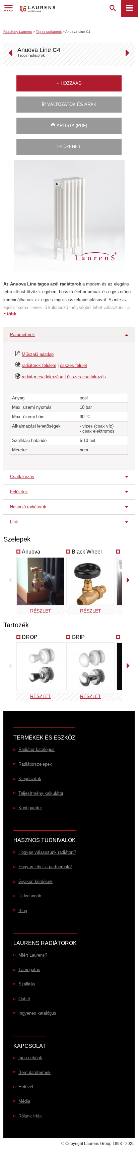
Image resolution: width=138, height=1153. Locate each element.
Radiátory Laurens (17, 32)
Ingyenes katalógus (37, 1013)
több (11, 313)
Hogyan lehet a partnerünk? (45, 866)
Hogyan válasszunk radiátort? (47, 852)
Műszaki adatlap (38, 354)
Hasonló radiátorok (28, 506)
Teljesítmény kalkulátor (40, 793)
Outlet (24, 998)
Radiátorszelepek (35, 764)
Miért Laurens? (32, 955)
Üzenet (71, 146)
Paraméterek (22, 334)
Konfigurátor (30, 807)
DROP (30, 637)
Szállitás (26, 983)
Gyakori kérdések (35, 881)
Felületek (19, 491)
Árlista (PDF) (71, 125)
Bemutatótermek (34, 1072)
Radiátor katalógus (36, 749)
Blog (22, 910)
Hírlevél (25, 1086)
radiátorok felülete (39, 365)
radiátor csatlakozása (42, 376)
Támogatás (29, 969)
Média (24, 1101)
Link (14, 521)
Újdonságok (29, 895)
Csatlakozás (22, 476)
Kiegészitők (29, 778)
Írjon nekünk (30, 1057)
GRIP (78, 637)
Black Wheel (87, 552)
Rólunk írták (30, 1115)
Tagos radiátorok (49, 32)
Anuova (31, 552)
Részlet (40, 611)
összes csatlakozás (86, 376)
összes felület (73, 365)
